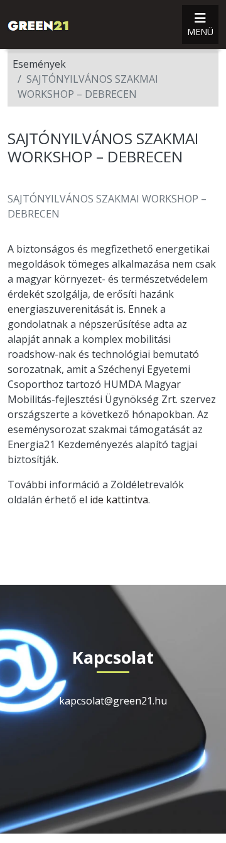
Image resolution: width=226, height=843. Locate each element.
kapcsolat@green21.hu (113, 701)
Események (39, 64)
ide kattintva (119, 499)
